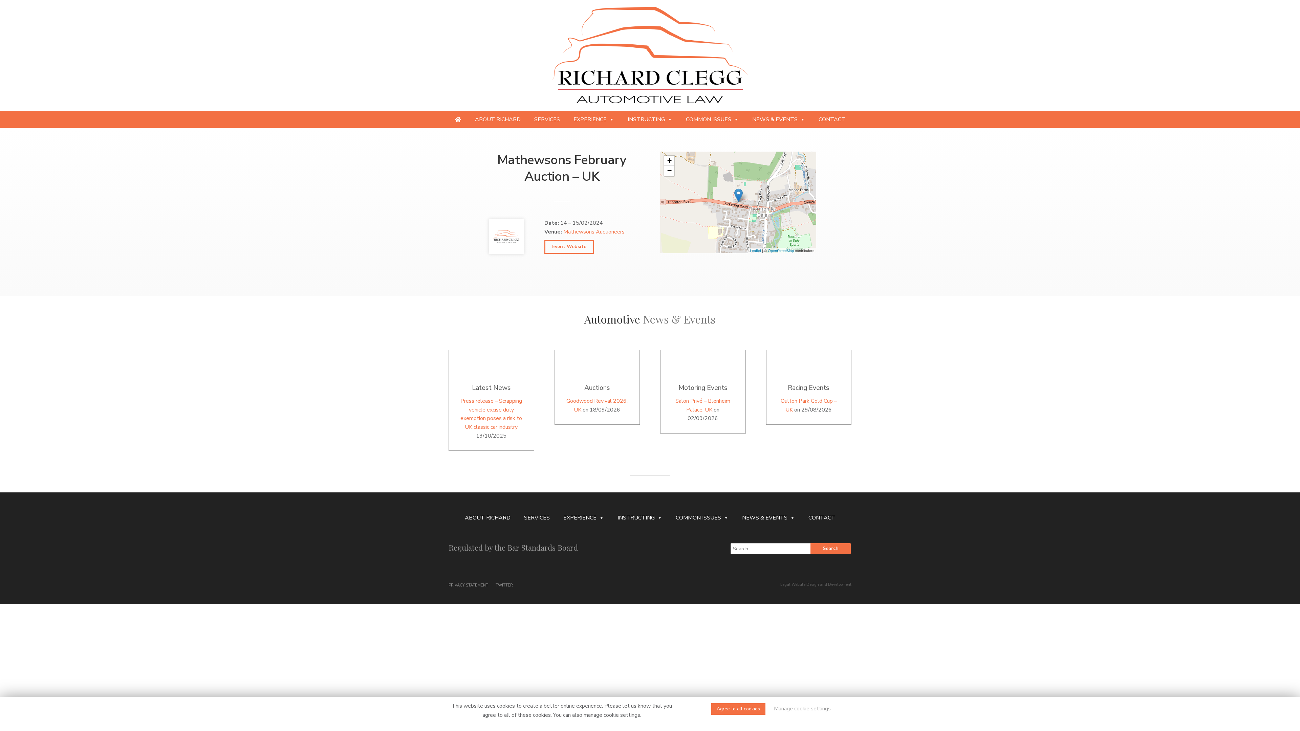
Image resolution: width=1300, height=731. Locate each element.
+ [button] (669, 160)
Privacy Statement (468, 585)
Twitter (505, 585)
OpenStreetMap (781, 250)
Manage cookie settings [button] (802, 708)
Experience (590, 119)
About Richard (498, 119)
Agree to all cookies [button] (738, 709)
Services (547, 119)
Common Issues (708, 119)
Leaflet (755, 250)
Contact (832, 119)
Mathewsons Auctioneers (594, 232)
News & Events (775, 119)
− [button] (669, 171)
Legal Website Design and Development (815, 584)
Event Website (569, 246)
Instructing (646, 119)
